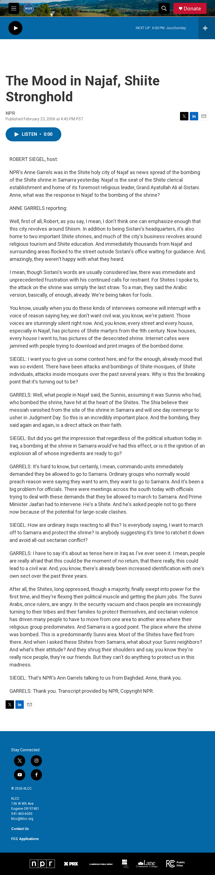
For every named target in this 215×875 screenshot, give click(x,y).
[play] (15, 28)
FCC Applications (25, 839)
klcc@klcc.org (22, 819)
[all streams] (206, 28)
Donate (192, 8)
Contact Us (20, 829)
